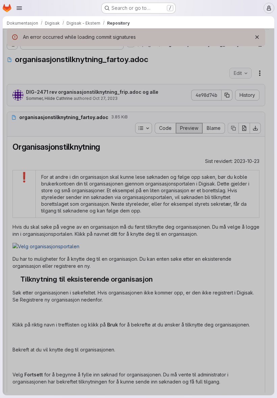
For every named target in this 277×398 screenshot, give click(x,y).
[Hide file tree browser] (12, 37)
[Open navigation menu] (19, 8)
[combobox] (55, 51)
